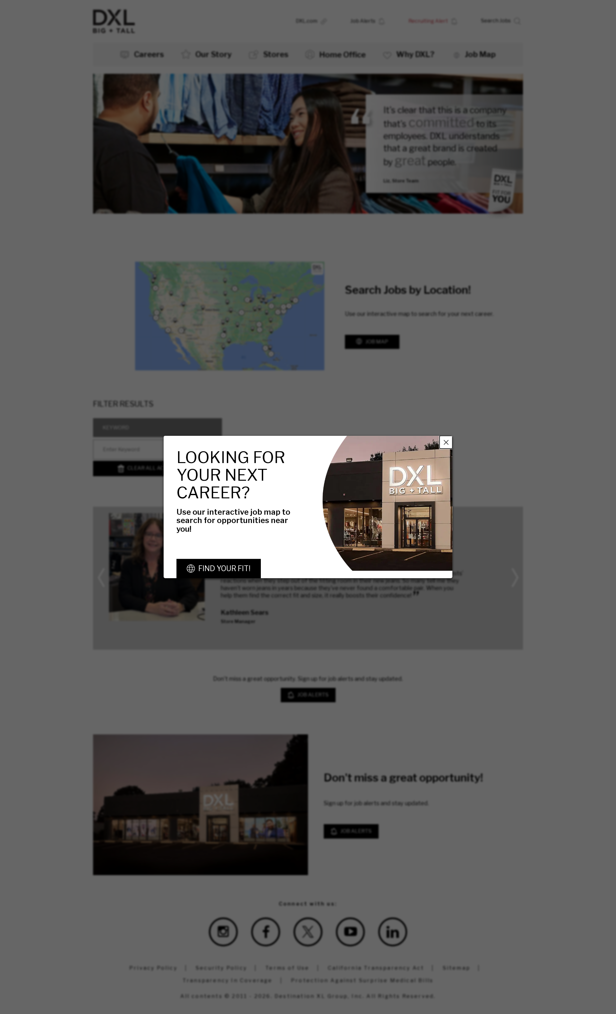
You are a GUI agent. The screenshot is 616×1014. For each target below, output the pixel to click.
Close (446, 442)
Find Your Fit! (224, 568)
